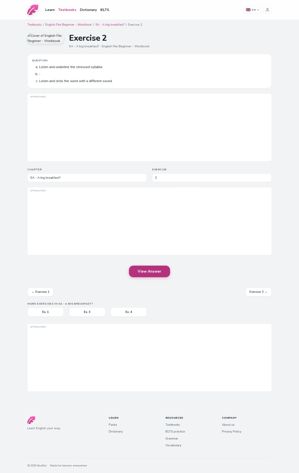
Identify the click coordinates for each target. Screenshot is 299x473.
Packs (113, 425)
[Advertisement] (149, 128)
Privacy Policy (231, 431)
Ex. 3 (87, 312)
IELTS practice (175, 431)
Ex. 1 (45, 312)
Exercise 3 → (258, 292)
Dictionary (88, 9)
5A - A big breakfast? (110, 25)
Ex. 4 (128, 312)
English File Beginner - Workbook (68, 25)
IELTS (104, 9)
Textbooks (67, 9)
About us (228, 425)
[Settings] (267, 10)
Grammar (171, 438)
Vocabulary (173, 445)
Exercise (159, 169)
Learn (50, 9)
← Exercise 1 (40, 292)
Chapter (34, 169)
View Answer (149, 271)
